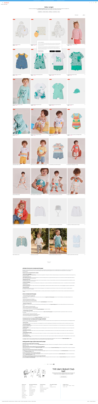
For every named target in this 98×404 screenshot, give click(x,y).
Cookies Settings (40, 51)
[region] (49, 46)
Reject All (52, 51)
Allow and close (58, 51)
